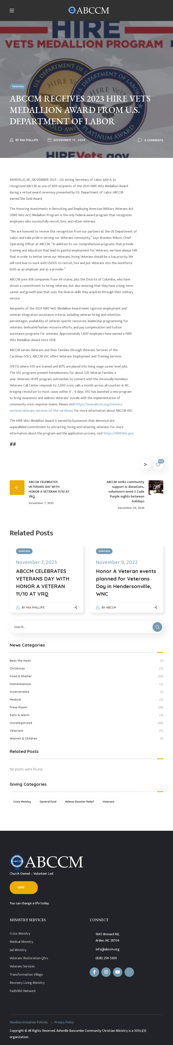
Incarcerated (86, 692)
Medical (86, 699)
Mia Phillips (29, 140)
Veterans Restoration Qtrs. (29, 958)
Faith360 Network (23, 991)
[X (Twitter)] (129, 972)
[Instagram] (106, 972)
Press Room (86, 707)
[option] (46, 582)
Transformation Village (26, 975)
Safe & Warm (86, 715)
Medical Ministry (21, 942)
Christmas (86, 668)
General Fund (48, 801)
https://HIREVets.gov (118, 433)
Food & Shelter (86, 676)
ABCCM (111, 607)
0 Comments (153, 140)
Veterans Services (22, 966)
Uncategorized (86, 723)
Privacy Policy (64, 1022)
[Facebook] (94, 972)
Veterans (18, 86)
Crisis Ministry (22, 801)
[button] (24, 887)
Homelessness (86, 684)
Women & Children (86, 738)
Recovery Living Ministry (27, 983)
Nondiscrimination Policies (29, 1022)
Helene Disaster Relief (79, 801)
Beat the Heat (86, 661)
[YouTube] (117, 972)
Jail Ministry (18, 950)
